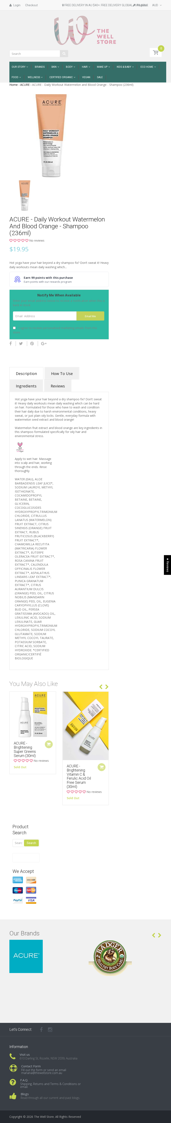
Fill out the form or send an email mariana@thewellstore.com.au (43, 1071)
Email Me (90, 316)
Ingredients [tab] (26, 385)
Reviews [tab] (58, 385)
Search (31, 843)
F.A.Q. (24, 1080)
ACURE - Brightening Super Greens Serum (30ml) (25, 749)
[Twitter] (21, 343)
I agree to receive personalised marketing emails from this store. (55, 330)
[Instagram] (50, 1029)
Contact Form (31, 1066)
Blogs (25, 1094)
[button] (19, 240)
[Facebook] (10, 343)
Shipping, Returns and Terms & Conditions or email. (50, 1085)
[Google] (44, 343)
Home (13, 85)
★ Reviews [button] (167, 565)
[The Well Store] (85, 30)
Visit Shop (46, 945)
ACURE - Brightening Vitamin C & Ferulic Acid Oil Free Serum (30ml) (79, 776)
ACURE (25, 85)
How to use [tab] (62, 373)
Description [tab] (26, 373)
